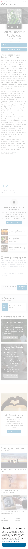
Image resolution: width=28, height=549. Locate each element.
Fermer (14, 545)
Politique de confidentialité (11, 541)
